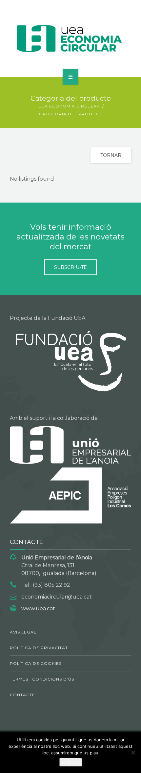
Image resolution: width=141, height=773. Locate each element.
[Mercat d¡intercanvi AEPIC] (70, 37)
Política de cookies (36, 663)
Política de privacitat (39, 647)
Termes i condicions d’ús (42, 679)
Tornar (110, 155)
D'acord (70, 762)
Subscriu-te (70, 267)
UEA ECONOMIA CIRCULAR (69, 106)
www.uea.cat (38, 608)
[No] (133, 752)
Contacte (22, 694)
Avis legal (23, 632)
